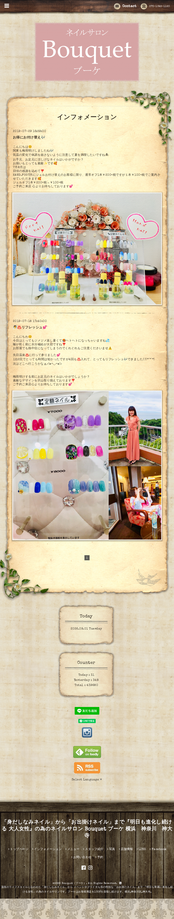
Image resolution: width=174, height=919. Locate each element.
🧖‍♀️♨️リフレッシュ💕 (30, 327)
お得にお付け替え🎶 (29, 137)
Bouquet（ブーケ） (74, 883)
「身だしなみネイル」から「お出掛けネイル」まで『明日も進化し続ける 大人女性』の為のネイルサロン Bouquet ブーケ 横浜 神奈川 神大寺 (87, 829)
